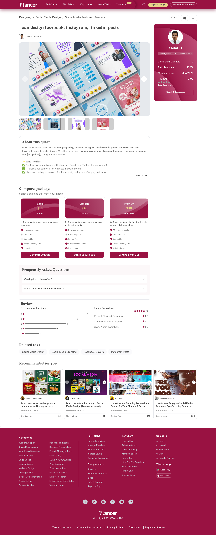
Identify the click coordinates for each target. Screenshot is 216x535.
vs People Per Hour (165, 458)
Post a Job (127, 458)
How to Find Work (96, 441)
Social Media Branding (64, 351)
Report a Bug (94, 486)
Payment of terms (155, 527)
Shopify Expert (26, 455)
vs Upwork (161, 445)
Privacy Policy (115, 527)
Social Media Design (33, 351)
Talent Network (129, 445)
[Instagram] (94, 502)
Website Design (26, 468)
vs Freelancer (163, 449)
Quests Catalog (129, 449)
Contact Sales (128, 475)
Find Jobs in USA (96, 449)
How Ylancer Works (97, 473)
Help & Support (95, 482)
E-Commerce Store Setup (62, 481)
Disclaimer (134, 527)
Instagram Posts (120, 351)
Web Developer (27, 442)
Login (162, 4)
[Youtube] (121, 502)
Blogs (90, 478)
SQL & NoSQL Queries (60, 459)
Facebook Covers (94, 351)
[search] (144, 4)
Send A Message (175, 92)
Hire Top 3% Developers (134, 462)
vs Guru (160, 453)
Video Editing (25, 481)
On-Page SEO (26, 472)
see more (141, 175)
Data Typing (55, 455)
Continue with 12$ (40, 254)
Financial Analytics (58, 472)
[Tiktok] (130, 502)
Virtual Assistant (57, 485)
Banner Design (26, 464)
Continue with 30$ (129, 254)
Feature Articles (26, 485)
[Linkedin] (103, 502)
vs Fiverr (160, 441)
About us (92, 469)
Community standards (89, 527)
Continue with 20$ (84, 254)
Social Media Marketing (30, 476)
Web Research (57, 464)
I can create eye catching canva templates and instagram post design (38, 405)
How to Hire (127, 441)
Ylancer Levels (95, 453)
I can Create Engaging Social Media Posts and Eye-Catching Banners (174, 404)
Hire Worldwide (129, 466)
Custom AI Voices (58, 468)
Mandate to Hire (130, 453)
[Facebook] (85, 502)
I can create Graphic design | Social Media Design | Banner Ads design (84, 404)
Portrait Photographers (61, 451)
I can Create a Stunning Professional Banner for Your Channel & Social (130, 404)
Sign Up (154, 4)
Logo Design (25, 459)
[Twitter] (112, 502)
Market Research (58, 476)
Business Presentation (60, 447)
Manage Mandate (96, 445)
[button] (25, 79)
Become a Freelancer (183, 4)
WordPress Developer (30, 451)
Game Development (28, 447)
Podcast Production (59, 442)
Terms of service (61, 527)
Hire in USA (127, 470)
